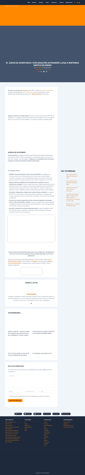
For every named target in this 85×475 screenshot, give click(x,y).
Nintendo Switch (36, 94)
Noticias (39, 69)
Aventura (16, 6)
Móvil (26, 430)
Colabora (66, 423)
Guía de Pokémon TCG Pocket (12, 432)
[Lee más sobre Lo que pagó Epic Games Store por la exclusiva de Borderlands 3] (43, 323)
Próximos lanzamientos (46, 69)
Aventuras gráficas (48, 425)
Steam (26, 423)
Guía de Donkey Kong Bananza (12, 438)
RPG (45, 438)
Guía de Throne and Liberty (11, 433)
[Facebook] (46, 71)
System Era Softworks (47, 90)
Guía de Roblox (8, 428)
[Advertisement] (42, 16)
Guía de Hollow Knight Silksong (12, 440)
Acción (45, 422)
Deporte (46, 428)
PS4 (32, 92)
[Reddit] (38, 71)
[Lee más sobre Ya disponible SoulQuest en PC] (43, 345)
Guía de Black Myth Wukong (11, 430)
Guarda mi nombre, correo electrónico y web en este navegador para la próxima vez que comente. (29, 396)
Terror (45, 445)
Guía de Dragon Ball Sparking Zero (13, 437)
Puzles (45, 435)
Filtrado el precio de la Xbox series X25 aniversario (72, 189)
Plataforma (46, 433)
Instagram (35, 261)
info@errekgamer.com (69, 425)
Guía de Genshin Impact (10, 435)
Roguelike (46, 437)
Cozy (45, 427)
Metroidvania (47, 432)
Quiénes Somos (67, 422)
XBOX (28, 92)
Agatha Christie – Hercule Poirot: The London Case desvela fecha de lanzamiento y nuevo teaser (19, 333)
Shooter (46, 440)
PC (25, 92)
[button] (36, 2)
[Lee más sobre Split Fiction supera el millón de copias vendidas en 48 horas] (19, 345)
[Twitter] (77, 2)
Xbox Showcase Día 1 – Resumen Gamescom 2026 (72, 176)
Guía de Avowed (9, 425)
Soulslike (46, 443)
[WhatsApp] (43, 71)
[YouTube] (79, 2)
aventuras (25, 90)
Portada (6, 6)
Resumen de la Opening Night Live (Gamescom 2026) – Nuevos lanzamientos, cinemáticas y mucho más (73, 197)
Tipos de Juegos (11, 6)
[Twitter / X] (31, 303)
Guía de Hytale (8, 442)
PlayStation (27, 425)
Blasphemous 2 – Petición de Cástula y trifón (73, 204)
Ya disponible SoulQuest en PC (42, 353)
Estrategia (46, 430)
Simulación (46, 442)
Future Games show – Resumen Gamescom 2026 (72, 182)
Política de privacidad (68, 427)
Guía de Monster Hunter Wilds (12, 427)
